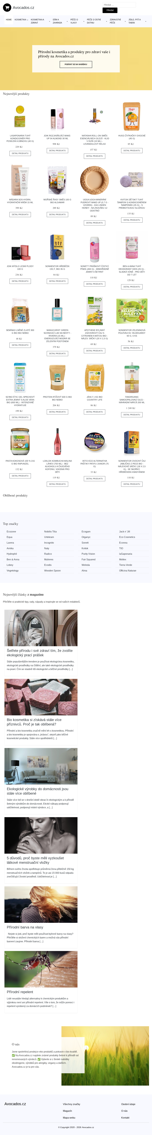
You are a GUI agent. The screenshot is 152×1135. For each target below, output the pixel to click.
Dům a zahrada (57, 21)
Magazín (67, 1111)
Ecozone (11, 531)
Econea (123, 542)
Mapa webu (69, 1117)
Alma (84, 570)
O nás (124, 1111)
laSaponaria (125, 554)
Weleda (86, 565)
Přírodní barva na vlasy (25, 927)
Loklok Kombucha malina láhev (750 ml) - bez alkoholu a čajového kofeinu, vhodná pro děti (57, 466)
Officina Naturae (127, 570)
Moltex (122, 559)
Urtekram (49, 537)
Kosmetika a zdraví (37, 21)
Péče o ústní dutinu (94, 21)
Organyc (86, 537)
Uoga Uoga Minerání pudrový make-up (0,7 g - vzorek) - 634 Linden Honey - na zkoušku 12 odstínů (95, 205)
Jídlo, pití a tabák (135, 21)
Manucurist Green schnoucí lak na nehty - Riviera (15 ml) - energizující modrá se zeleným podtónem (57, 335)
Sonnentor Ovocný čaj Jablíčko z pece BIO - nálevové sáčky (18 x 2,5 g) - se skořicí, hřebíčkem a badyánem (132, 466)
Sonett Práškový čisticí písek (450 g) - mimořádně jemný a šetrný (94, 269)
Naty (46, 548)
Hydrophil (12, 554)
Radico (48, 554)
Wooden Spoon (52, 570)
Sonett (85, 542)
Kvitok (85, 548)
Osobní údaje (128, 1104)
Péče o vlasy (74, 21)
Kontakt (125, 1117)
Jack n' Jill (124, 531)
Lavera (10, 542)
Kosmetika (20, 20)
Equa (9, 537)
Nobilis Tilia (50, 531)
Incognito (49, 542)
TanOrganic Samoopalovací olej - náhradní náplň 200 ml (132, 400)
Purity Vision (88, 554)
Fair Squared (88, 559)
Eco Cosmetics (127, 537)
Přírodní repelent (20, 992)
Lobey (10, 565)
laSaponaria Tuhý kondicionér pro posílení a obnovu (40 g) (20, 138)
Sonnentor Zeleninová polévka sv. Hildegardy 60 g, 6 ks (131, 333)
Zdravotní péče (115, 21)
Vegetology (13, 570)
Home (9, 20)
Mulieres (48, 559)
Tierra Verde (125, 565)
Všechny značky (71, 1104)
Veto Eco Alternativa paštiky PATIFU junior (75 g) (94, 464)
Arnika (10, 548)
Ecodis (48, 565)
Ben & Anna (13, 559)
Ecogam (86, 531)
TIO (121, 548)
